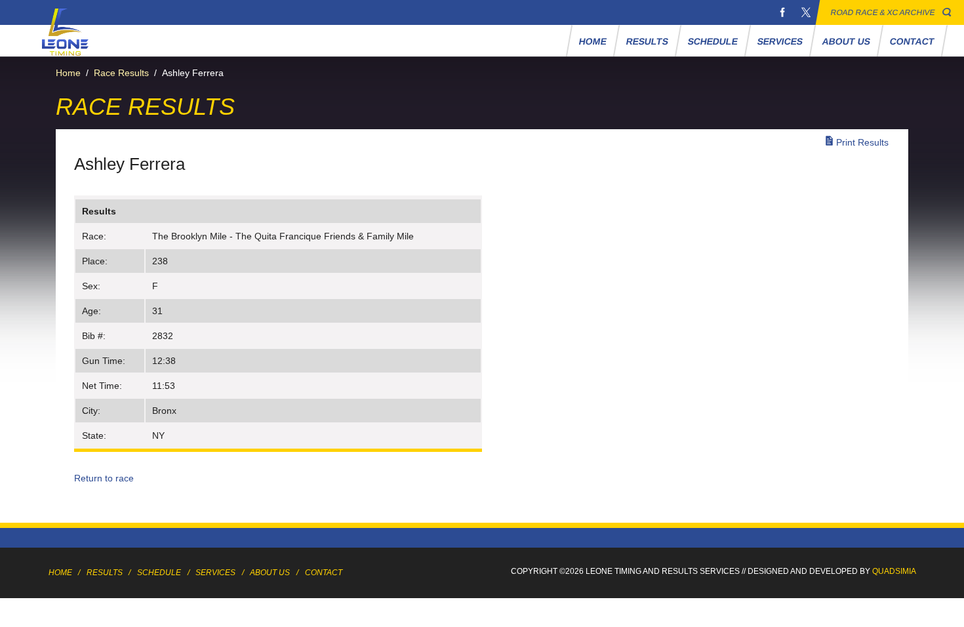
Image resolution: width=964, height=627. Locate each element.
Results (647, 41)
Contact (912, 41)
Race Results (121, 73)
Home (592, 41)
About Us (846, 41)
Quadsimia (894, 571)
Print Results (862, 142)
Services (779, 41)
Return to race (104, 478)
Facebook (782, 12)
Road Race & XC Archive (883, 12)
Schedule (712, 41)
